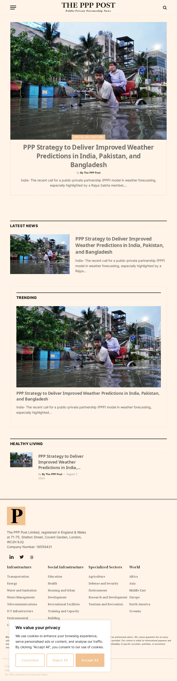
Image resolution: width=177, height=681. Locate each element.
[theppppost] (88, 7)
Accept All (90, 660)
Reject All (60, 660)
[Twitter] (21, 557)
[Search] (164, 7)
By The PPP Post (90, 172)
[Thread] (31, 557)
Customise (29, 660)
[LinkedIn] (11, 557)
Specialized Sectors (88, 137)
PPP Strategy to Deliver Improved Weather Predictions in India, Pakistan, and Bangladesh (88, 156)
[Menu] (13, 7)
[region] (60, 646)
